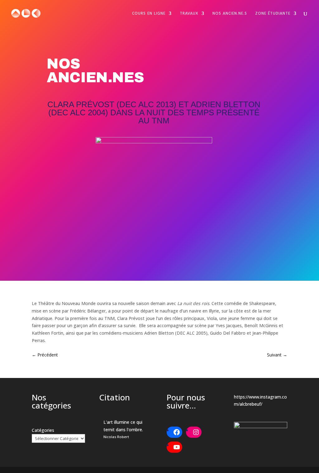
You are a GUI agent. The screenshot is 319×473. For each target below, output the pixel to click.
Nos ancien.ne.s (229, 13)
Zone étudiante (272, 13)
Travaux (189, 13)
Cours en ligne (148, 13)
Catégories (43, 430)
